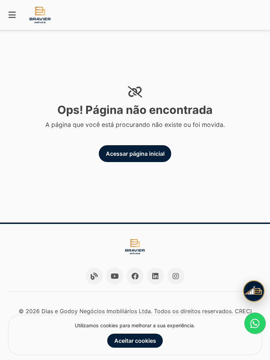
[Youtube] (114, 276)
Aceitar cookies (135, 340)
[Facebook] (135, 276)
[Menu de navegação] (12, 15)
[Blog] (94, 276)
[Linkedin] (155, 276)
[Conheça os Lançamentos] (254, 291)
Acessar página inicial (135, 153)
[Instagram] (175, 276)
